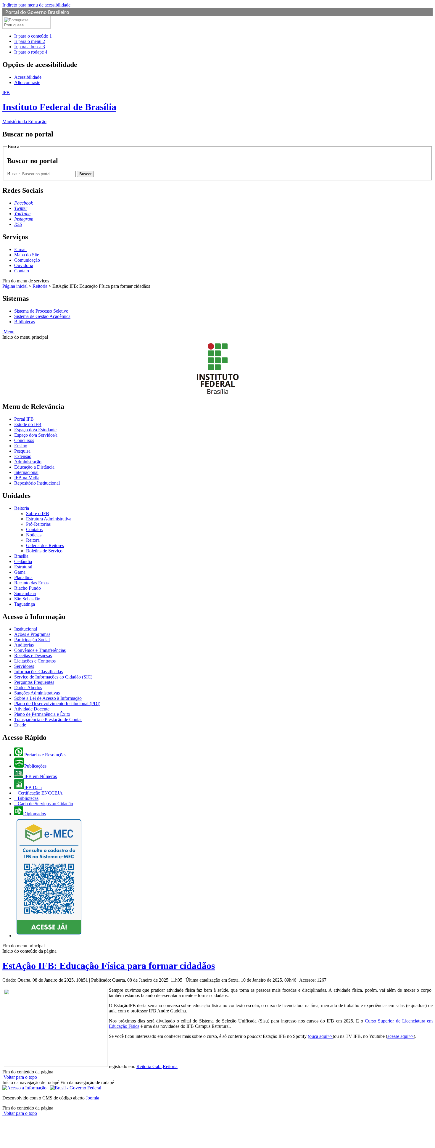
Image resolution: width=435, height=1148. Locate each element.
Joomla (92, 1097)
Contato (21, 270)
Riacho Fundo (27, 588)
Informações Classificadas (38, 671)
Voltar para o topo (19, 1077)
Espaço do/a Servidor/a (35, 435)
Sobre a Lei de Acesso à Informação (48, 698)
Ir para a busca (29, 46)
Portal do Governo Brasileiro (37, 12)
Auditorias (24, 644)
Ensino (20, 445)
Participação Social (32, 639)
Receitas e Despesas (33, 655)
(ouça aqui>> (320, 1036)
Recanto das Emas (31, 582)
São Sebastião (27, 598)
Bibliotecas (24, 321)
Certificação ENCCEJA (40, 792)
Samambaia (25, 593)
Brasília (21, 556)
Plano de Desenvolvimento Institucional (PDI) (57, 703)
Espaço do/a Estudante (35, 429)
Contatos (34, 529)
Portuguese (14, 25)
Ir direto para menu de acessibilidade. (37, 4)
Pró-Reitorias (38, 524)
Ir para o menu (29, 41)
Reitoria (40, 286)
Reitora (33, 540)
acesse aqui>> (400, 1036)
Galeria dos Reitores (45, 545)
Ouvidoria (23, 265)
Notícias (33, 534)
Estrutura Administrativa (48, 518)
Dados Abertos (28, 687)
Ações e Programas (32, 634)
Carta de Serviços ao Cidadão (45, 803)
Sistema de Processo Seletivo (41, 310)
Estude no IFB (27, 424)
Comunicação (27, 260)
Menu (8, 331)
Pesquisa (22, 451)
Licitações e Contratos (35, 660)
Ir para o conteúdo (33, 35)
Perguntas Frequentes (34, 682)
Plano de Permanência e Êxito (42, 714)
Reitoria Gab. (149, 1066)
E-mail (20, 249)
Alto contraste (27, 82)
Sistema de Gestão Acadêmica (42, 316)
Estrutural (23, 566)
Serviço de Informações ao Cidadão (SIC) (53, 676)
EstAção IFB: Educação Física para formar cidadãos (108, 965)
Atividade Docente (31, 708)
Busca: (14, 173)
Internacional (26, 472)
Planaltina (23, 577)
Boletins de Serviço (44, 550)
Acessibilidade (27, 77)
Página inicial (15, 286)
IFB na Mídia (26, 477)
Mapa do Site (26, 254)
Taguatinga (24, 604)
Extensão (22, 456)
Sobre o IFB (37, 513)
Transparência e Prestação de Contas (48, 719)
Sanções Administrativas (37, 692)
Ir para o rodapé (30, 51)
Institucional (25, 628)
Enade (20, 724)
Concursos (24, 440)
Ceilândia (23, 561)
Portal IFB (24, 419)
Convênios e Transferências (40, 650)
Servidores (24, 666)
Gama (19, 572)
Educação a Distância (34, 467)
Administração (27, 461)
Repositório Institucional (37, 482)
